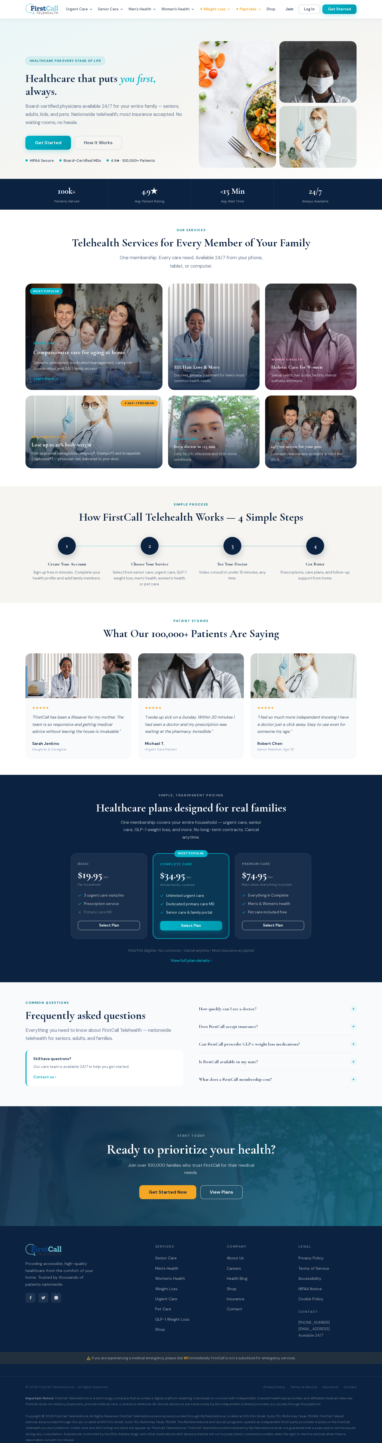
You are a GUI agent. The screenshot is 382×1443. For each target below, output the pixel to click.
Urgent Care (166, 1298)
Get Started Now (168, 1192)
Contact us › (44, 1077)
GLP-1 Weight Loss (172, 1319)
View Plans (221, 1192)
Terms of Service (303, 1387)
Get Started (339, 9)
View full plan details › (191, 960)
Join (289, 9)
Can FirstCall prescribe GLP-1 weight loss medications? (249, 1044)
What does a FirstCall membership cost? (235, 1079)
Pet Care (163, 1308)
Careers (234, 1268)
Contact (234, 1308)
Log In (309, 9)
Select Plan (109, 925)
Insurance (235, 1298)
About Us (235, 1257)
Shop (271, 9)
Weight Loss (166, 1288)
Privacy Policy (274, 1387)
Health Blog (237, 1278)
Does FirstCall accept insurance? (228, 1026)
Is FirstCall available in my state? (228, 1062)
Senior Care (166, 1257)
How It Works (98, 143)
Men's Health (166, 1268)
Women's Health (170, 1278)
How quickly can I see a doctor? (227, 1009)
